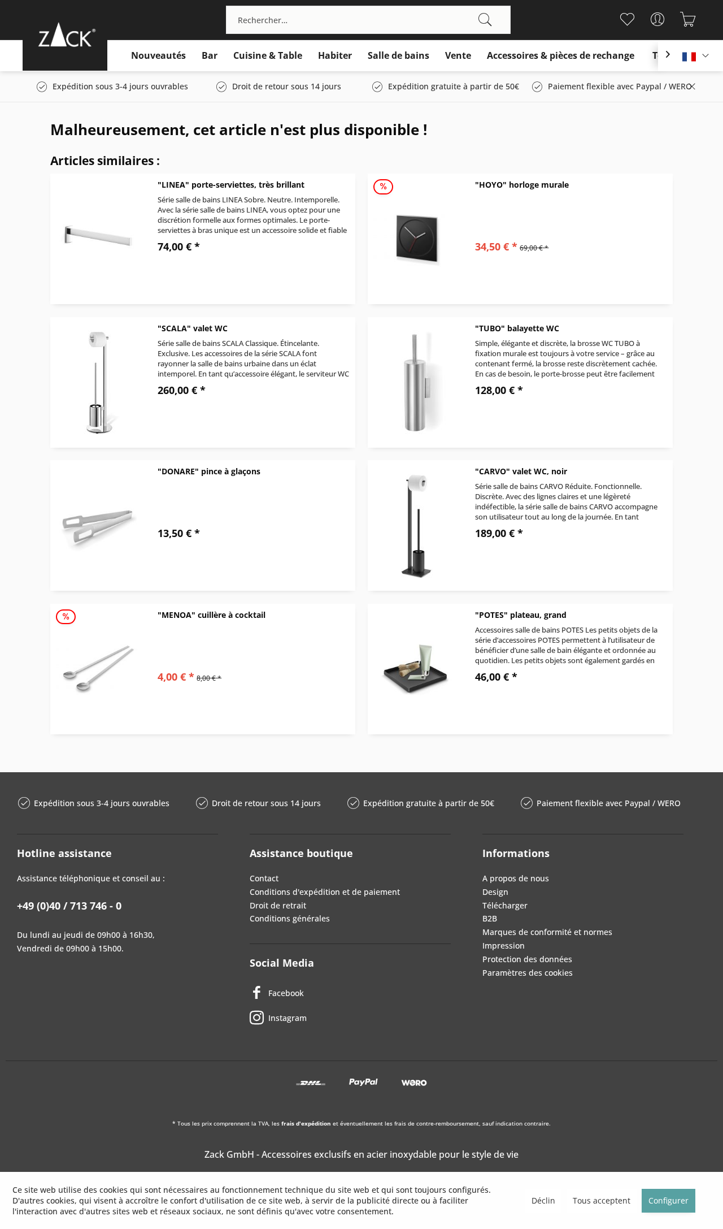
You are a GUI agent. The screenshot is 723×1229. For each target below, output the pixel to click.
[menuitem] (368, 20)
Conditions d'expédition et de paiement (325, 891)
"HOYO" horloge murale (522, 184)
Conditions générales (290, 918)
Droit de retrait (278, 905)
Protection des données (527, 959)
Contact (264, 878)
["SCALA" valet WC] (98, 382)
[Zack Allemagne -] (65, 34)
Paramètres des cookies (527, 972)
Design (495, 891)
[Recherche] (485, 20)
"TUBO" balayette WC (517, 328)
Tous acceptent (601, 1200)
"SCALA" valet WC (193, 328)
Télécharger (505, 905)
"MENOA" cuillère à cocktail (211, 614)
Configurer (668, 1200)
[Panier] (687, 19)
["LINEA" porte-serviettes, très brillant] (98, 239)
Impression (503, 945)
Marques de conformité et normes (547, 932)
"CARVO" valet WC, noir (521, 471)
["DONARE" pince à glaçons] (98, 525)
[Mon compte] (657, 19)
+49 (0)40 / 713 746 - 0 (69, 905)
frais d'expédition (306, 1123)
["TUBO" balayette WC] (416, 382)
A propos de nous (515, 878)
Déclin (543, 1200)
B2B (489, 918)
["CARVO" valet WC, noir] (416, 525)
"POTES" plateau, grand (521, 614)
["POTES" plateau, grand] (416, 669)
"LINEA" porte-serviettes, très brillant (231, 184)
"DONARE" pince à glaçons (209, 471)
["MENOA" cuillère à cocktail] (98, 669)
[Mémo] (626, 19)
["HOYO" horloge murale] (416, 239)
